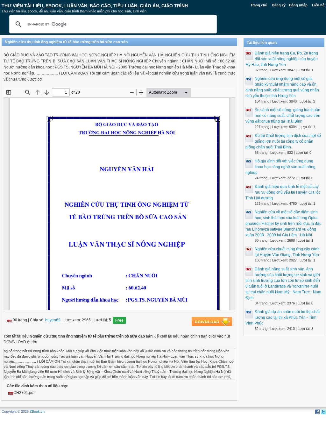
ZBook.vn (37, 411)
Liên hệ (318, 5)
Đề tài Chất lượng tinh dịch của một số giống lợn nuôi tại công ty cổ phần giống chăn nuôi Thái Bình (283, 141)
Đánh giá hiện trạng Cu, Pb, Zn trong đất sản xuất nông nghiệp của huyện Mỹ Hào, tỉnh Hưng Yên (281, 59)
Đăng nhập (298, 5)
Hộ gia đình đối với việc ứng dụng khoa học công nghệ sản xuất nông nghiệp (280, 167)
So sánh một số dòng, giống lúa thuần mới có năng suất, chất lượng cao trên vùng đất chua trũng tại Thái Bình (282, 116)
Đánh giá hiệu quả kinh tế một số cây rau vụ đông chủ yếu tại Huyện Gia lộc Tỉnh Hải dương (283, 192)
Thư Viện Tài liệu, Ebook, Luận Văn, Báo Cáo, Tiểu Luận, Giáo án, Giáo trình (95, 5)
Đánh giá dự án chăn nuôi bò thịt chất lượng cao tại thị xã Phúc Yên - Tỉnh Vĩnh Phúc (282, 317)
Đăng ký (279, 5)
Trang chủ (259, 5)
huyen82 (52, 320)
